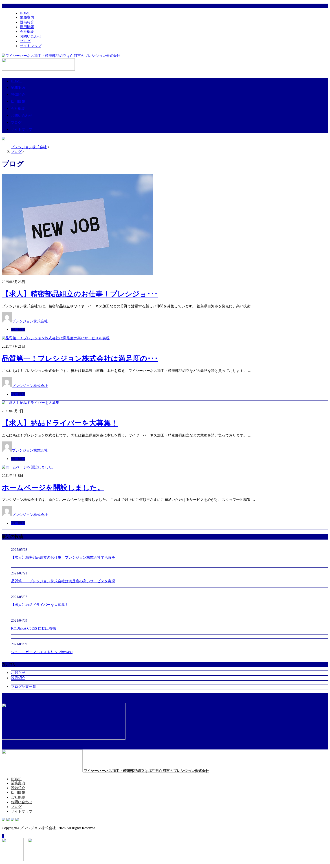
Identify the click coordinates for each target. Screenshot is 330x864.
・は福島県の (146, 771)
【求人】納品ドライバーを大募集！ (60, 423)
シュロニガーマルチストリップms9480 (42, 652)
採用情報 (27, 27)
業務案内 (27, 17)
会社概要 (27, 32)
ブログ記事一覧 (23, 686)
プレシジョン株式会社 (30, 321)
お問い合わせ (30, 36)
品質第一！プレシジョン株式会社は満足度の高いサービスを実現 (63, 581)
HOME (25, 13)
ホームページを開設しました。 (53, 488)
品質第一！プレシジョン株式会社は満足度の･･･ (80, 358)
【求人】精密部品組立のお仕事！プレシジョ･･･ (80, 294)
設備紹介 (27, 22)
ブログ (25, 41)
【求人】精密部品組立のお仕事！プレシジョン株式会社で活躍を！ (65, 557)
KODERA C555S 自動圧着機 (33, 628)
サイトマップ (30, 46)
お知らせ (18, 329)
